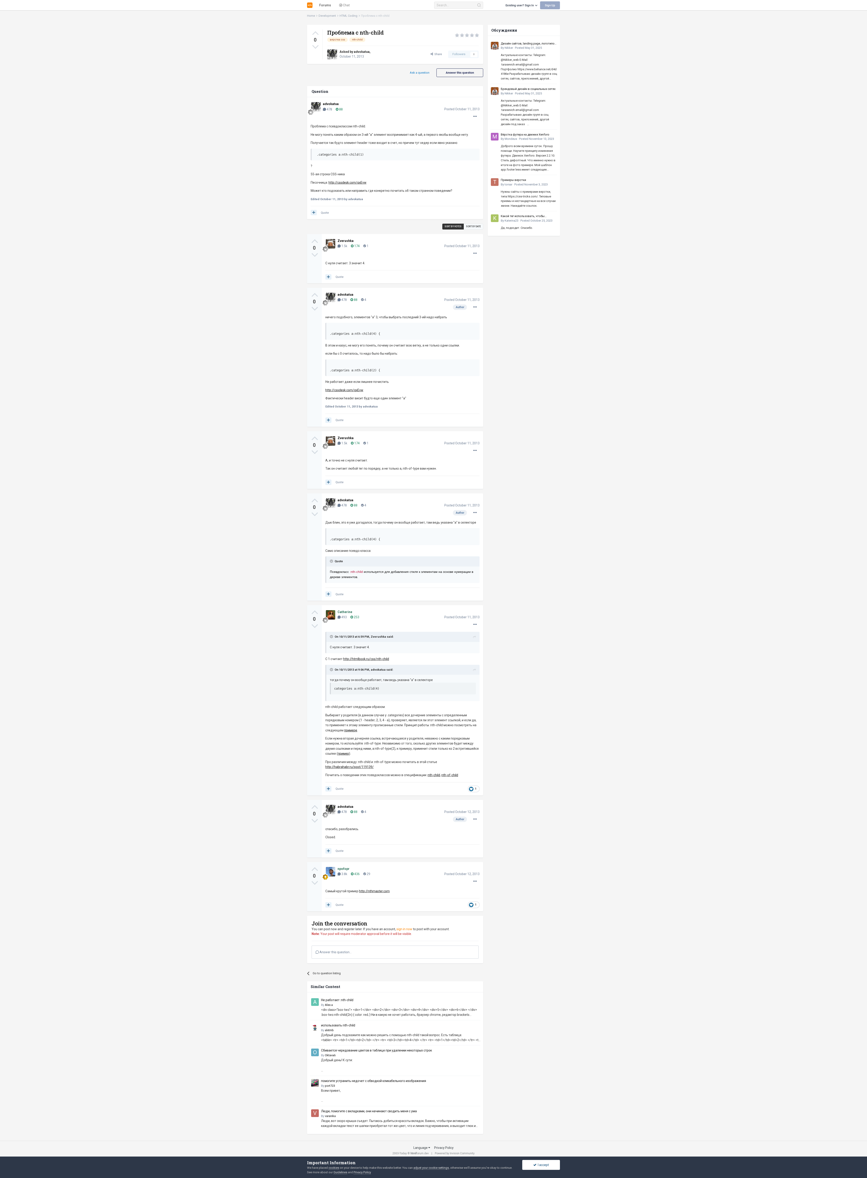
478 (329, 109)
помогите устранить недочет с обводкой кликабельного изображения (373, 1081)
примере (350, 730)
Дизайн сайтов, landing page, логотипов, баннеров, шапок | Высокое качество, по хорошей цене (529, 44)
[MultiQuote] (314, 212)
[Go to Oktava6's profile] (315, 1052)
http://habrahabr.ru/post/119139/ (349, 767)
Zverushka (346, 241)
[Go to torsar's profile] (495, 182)
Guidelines (340, 1172)
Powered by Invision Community (455, 1153)
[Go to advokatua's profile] (332, 54)
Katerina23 (511, 220)
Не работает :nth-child (337, 1000)
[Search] (479, 5)
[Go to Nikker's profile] (495, 45)
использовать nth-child (338, 1025)
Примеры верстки (513, 180)
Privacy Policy (444, 1148)
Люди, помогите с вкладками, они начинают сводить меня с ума (369, 1111)
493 (344, 617)
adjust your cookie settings (431, 1167)
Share (437, 54)
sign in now (404, 929)
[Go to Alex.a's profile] (315, 1002)
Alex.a (329, 1005)
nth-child (434, 775)
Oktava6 (330, 1055)
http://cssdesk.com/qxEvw (344, 390)
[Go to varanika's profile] (315, 1113)
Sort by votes (453, 226)
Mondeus (511, 139)
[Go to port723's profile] (315, 1083)
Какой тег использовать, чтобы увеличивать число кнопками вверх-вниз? (526, 216)
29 (368, 874)
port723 (330, 1085)
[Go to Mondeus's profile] (495, 137)
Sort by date (473, 226)
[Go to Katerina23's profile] (495, 218)
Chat (346, 5)
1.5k (344, 246)
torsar (508, 184)
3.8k (344, 874)
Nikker (509, 47)
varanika (330, 1116)
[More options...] (475, 116)
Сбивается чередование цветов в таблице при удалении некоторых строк (376, 1050)
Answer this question (460, 72)
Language (420, 1148)
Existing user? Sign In (520, 5)
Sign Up (550, 5)
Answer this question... (335, 952)
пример (343, 753)
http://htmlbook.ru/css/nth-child (366, 659)
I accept (542, 1165)
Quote (325, 212)
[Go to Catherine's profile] (330, 615)
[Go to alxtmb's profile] (315, 1027)
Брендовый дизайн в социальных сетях (528, 89)
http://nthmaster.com (374, 891)
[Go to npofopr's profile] (330, 871)
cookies (334, 1167)
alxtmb (329, 1030)
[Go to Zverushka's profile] (330, 243)
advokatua (362, 52)
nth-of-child (449, 775)
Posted (462, 109)
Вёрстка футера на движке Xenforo (525, 134)
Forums (325, 5)
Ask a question (419, 72)
